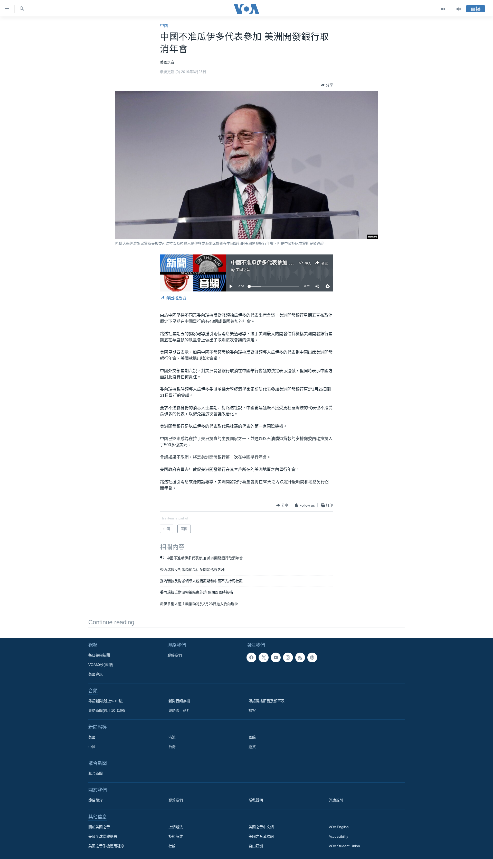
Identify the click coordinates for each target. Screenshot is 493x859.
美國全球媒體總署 (102, 836)
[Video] (443, 9)
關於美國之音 (99, 827)
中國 (164, 25)
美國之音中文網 (261, 827)
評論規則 (336, 800)
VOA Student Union (344, 846)
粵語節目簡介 (179, 710)
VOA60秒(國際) (100, 665)
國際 (252, 737)
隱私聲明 (256, 800)
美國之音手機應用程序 (106, 846)
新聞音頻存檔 (179, 701)
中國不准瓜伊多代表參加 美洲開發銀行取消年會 (285, 263)
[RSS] (300, 657)
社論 (172, 846)
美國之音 (243, 270)
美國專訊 (95, 674)
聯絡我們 (174, 655)
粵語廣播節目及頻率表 (267, 701)
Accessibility (338, 836)
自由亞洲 (256, 846)
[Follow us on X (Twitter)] (263, 657)
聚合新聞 (95, 773)
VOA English (339, 827)
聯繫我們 (175, 800)
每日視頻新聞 (99, 655)
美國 (92, 737)
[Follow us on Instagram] (288, 657)
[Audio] (458, 9)
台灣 (172, 747)
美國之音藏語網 (261, 836)
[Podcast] (312, 657)
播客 (252, 710)
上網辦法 (175, 827)
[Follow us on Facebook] (251, 657)
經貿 (252, 747)
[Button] (327, 85)
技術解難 (175, 836)
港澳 (172, 737)
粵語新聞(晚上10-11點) (106, 710)
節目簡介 (95, 800)
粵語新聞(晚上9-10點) (106, 701)
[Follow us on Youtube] (276, 657)
